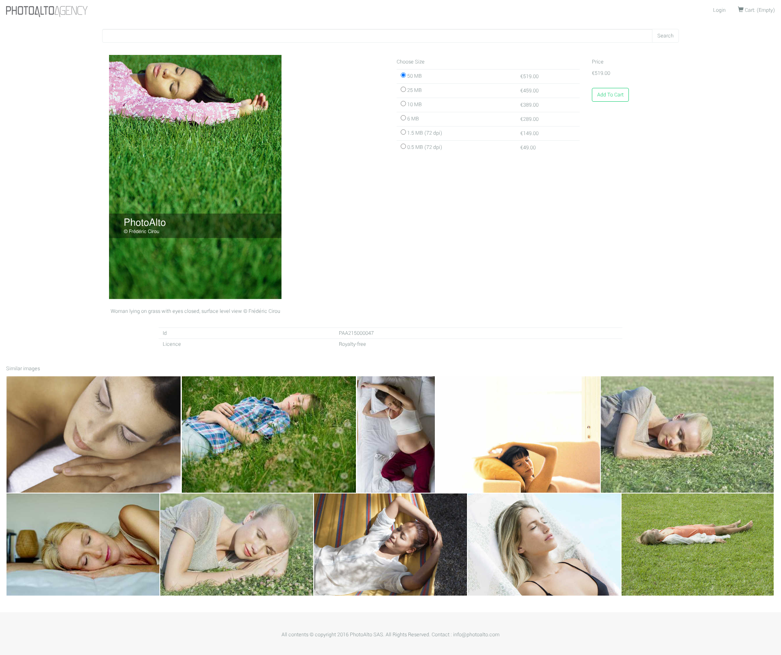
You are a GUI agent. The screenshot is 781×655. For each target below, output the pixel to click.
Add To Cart (610, 94)
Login (719, 10)
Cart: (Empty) (759, 10)
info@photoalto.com (476, 634)
